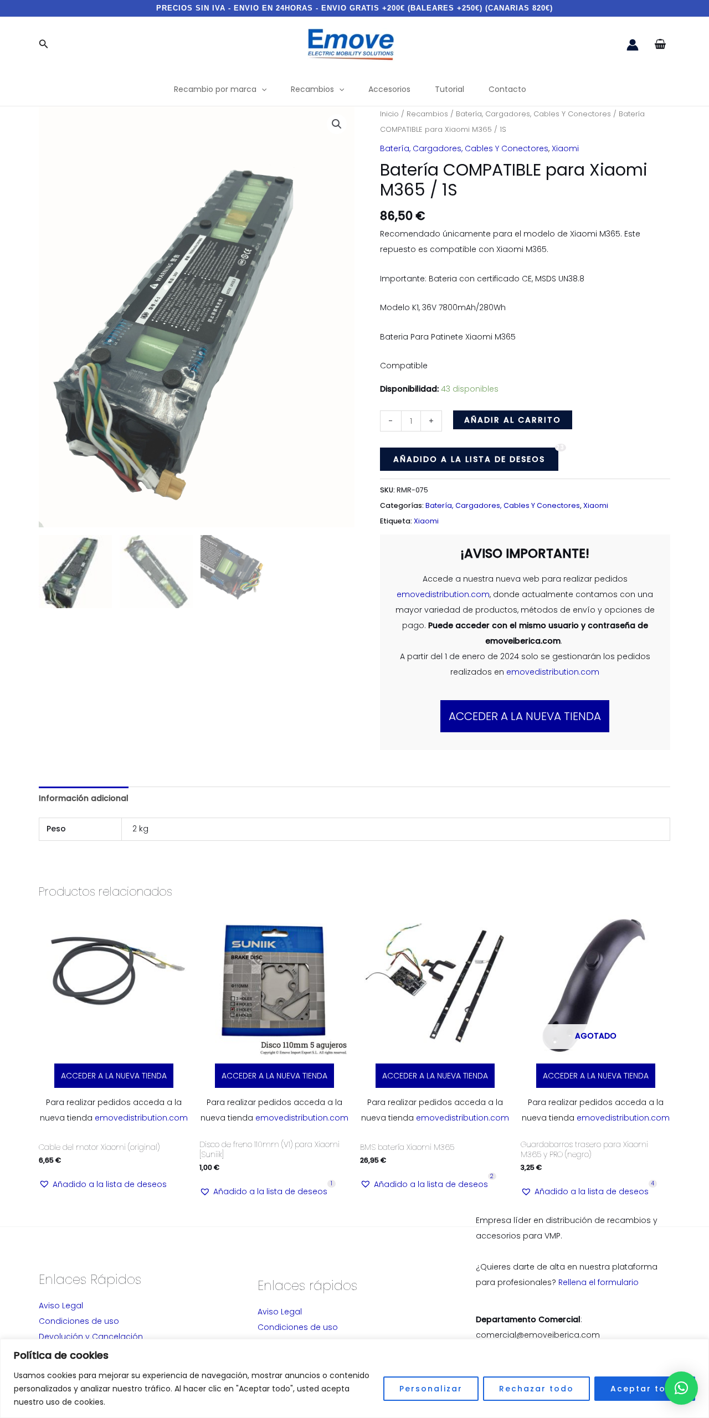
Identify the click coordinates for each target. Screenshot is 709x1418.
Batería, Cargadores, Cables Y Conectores (533, 114)
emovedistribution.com (443, 594)
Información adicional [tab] (84, 798)
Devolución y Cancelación (91, 1336)
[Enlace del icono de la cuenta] (632, 45)
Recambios (312, 89)
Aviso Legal (61, 1305)
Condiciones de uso (79, 1321)
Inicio (389, 114)
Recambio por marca (215, 89)
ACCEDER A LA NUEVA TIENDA (525, 716)
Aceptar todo (644, 1388)
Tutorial (449, 89)
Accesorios (389, 89)
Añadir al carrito (512, 419)
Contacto (507, 89)
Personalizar (431, 1388)
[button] (44, 45)
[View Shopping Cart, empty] (660, 44)
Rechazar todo (536, 1388)
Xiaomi (565, 148)
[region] (354, 1378)
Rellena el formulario (598, 1282)
